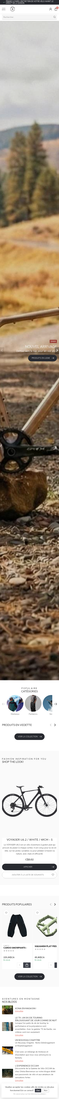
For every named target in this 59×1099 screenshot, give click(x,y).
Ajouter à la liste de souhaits (28, 875)
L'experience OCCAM (27, 1065)
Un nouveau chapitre (27, 1040)
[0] (56, 9)
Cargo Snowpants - (15, 948)
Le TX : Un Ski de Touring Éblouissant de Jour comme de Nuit (36, 1019)
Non (45, 1090)
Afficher (27, 867)
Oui (38, 1090)
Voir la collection (28, 736)
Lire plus (19, 1011)
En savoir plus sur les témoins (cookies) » (30, 1094)
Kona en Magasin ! (25, 1008)
